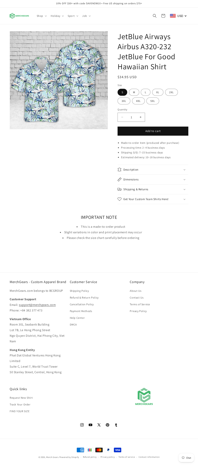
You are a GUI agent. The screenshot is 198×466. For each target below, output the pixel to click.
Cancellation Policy (82, 304)
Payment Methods (81, 311)
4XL (138, 101)
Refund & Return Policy (84, 297)
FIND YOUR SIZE (19, 411)
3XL (124, 101)
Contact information (149, 457)
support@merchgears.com (37, 305)
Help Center (77, 318)
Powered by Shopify (69, 457)
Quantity (122, 109)
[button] (41, 16)
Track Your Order (20, 404)
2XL (171, 92)
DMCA (73, 324)
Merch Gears (52, 457)
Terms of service (127, 457)
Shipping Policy (79, 291)
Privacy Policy (138, 311)
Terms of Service (140, 304)
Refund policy (90, 457)
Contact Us (136, 297)
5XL (152, 101)
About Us (135, 291)
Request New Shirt (21, 397)
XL (157, 92)
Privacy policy (108, 457)
